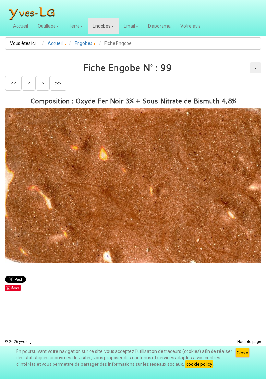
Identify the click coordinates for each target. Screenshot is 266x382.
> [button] (42, 83)
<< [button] (13, 83)
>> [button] (58, 83)
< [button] (28, 83)
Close (242, 352)
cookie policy (199, 364)
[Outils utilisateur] (255, 67)
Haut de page (249, 341)
